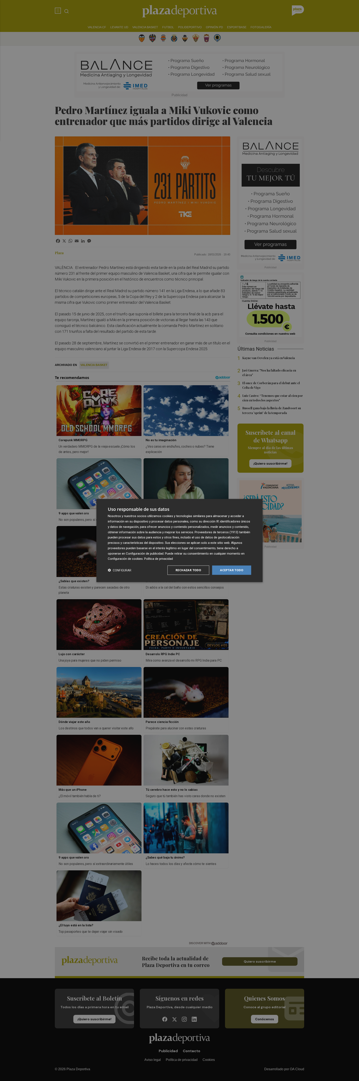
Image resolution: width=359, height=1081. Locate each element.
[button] (119, 570)
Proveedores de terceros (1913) (216, 532)
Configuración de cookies (125, 559)
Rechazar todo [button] (188, 570)
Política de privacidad (158, 559)
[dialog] (179, 540)
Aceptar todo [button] (231, 570)
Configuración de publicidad (145, 553)
